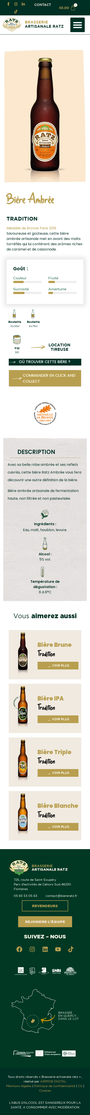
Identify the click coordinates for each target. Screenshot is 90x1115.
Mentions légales (18, 1086)
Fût (17, 348)
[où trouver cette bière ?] (12, 362)
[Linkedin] (45, 949)
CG (80, 1086)
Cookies (45, 1090)
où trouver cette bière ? (44, 361)
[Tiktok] (15, 11)
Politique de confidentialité (54, 1086)
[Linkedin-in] (23, 4)
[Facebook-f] (8, 4)
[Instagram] (15, 4)
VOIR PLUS (58, 666)
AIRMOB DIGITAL (53, 1081)
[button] (77, 25)
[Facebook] (19, 949)
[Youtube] (58, 949)
